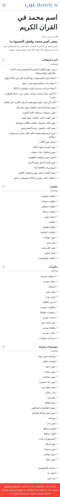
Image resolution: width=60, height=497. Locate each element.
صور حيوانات (49, 237)
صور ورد (51, 397)
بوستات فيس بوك (47, 356)
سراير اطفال (49, 302)
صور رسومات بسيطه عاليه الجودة (39, 112)
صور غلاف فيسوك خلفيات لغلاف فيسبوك (36, 123)
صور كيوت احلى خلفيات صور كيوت (38, 117)
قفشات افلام (49, 361)
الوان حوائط (50, 433)
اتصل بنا (52, 473)
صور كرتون (50, 252)
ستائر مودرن (49, 281)
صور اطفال (50, 402)
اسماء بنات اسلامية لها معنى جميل (39, 83)
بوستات (52, 418)
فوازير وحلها (50, 428)
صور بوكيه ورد (49, 387)
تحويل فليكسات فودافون (44, 407)
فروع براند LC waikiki (45, 167)
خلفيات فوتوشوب (47, 258)
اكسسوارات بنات (47, 438)
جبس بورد (51, 296)
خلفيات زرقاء (49, 211)
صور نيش (51, 291)
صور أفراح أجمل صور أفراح (42, 162)
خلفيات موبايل (49, 206)
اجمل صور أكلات (47, 141)
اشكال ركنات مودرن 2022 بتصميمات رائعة (35, 178)
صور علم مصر (49, 247)
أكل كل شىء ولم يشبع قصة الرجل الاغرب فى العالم (30, 102)
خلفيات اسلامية (48, 232)
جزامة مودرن (49, 317)
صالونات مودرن (48, 307)
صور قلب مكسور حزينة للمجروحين (38, 128)
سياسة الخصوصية (47, 468)
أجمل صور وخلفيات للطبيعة (42, 157)
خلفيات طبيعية (49, 196)
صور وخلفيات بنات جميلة (43, 152)
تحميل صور (50, 216)
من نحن (52, 478)
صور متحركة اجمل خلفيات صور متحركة (36, 107)
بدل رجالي (50, 392)
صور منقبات (50, 371)
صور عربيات (50, 449)
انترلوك (52, 286)
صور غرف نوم (49, 322)
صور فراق (51, 444)
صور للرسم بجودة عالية (44, 147)
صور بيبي (51, 242)
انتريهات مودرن (48, 276)
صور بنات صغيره (47, 382)
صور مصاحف (49, 376)
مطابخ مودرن (49, 327)
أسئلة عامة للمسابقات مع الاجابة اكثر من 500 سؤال (30, 78)
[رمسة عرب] (38, 5)
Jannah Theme (12, 486)
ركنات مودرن (49, 333)
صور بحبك (51, 459)
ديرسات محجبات (47, 338)
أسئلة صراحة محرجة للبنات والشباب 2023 (35, 88)
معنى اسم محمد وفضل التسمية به (34, 41)
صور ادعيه (51, 366)
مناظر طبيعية (49, 227)
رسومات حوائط (48, 312)
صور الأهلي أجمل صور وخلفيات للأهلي (37, 172)
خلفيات (52, 222)
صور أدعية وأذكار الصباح (44, 413)
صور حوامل (50, 454)
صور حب (51, 423)
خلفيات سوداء (49, 201)
